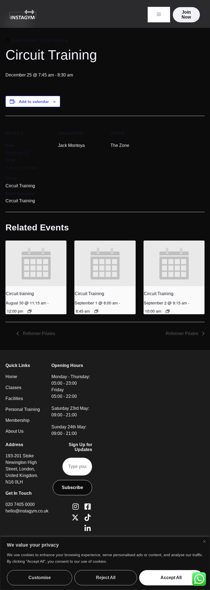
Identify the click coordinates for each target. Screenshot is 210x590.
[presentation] (36, 263)
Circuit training (20, 293)
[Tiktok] (87, 517)
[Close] (204, 541)
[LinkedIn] (87, 528)
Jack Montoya (71, 145)
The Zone (119, 145)
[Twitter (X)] (75, 517)
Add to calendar (34, 101)
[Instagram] (75, 506)
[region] (105, 563)
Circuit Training (20, 185)
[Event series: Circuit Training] (29, 311)
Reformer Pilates (38, 333)
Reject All (105, 577)
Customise (39, 577)
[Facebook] (87, 506)
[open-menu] (159, 14)
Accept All (171, 577)
